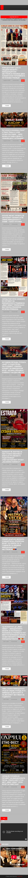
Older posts (5, 818)
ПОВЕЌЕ (7, 105)
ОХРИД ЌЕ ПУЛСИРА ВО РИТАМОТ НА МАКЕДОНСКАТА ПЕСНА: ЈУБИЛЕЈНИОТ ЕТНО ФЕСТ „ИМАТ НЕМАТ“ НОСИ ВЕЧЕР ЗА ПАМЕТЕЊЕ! (13, 780)
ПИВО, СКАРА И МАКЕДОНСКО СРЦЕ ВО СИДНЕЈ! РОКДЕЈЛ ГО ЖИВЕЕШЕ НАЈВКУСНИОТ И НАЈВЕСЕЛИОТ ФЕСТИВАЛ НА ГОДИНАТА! (14, 693)
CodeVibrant (19, 876)
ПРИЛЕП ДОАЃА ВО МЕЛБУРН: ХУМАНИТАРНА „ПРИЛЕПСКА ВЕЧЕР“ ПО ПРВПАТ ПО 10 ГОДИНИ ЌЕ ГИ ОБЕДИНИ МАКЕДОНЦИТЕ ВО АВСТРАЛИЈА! (13, 544)
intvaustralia (16, 80)
